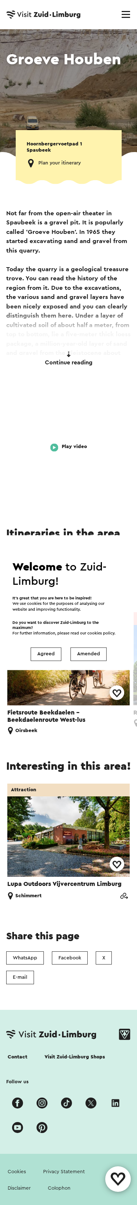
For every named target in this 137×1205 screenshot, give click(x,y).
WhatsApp (25, 957)
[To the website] (124, 896)
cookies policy (100, 633)
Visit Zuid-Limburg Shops (75, 1057)
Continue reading (68, 362)
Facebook (69, 957)
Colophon (59, 1188)
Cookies (17, 1171)
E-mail (20, 977)
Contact (17, 1057)
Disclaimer (19, 1188)
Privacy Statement (64, 1171)
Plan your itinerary (59, 163)
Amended (88, 654)
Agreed (46, 654)
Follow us (17, 1081)
